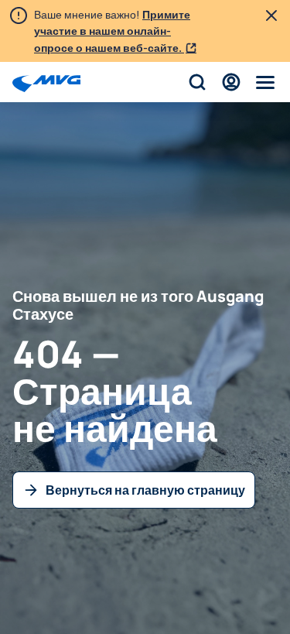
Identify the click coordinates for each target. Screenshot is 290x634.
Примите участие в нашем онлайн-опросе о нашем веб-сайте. (112, 31)
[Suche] (197, 82)
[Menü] (265, 82)
